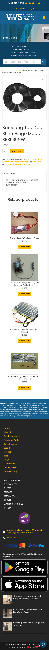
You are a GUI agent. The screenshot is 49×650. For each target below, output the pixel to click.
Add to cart (17, 151)
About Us (8, 432)
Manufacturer (14, 164)
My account (20, 8)
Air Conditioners (18, 46)
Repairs (7, 452)
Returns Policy (10, 471)
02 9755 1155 (33, 3)
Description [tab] (9, 173)
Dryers (27, 49)
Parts (16, 161)
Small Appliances (12, 436)
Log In (31, 8)
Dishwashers (16, 49)
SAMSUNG (37, 161)
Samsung (19, 70)
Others (32, 55)
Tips (6, 455)
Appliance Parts (11, 440)
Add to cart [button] (24, 246)
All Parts (32, 159)
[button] (43, 79)
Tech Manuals (10, 444)
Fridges (14, 52)
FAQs (6, 459)
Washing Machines (19, 55)
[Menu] (44, 17)
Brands (11, 70)
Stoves (34, 52)
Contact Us (9, 463)
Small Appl (24, 52)
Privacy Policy (10, 467)
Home (4, 70)
